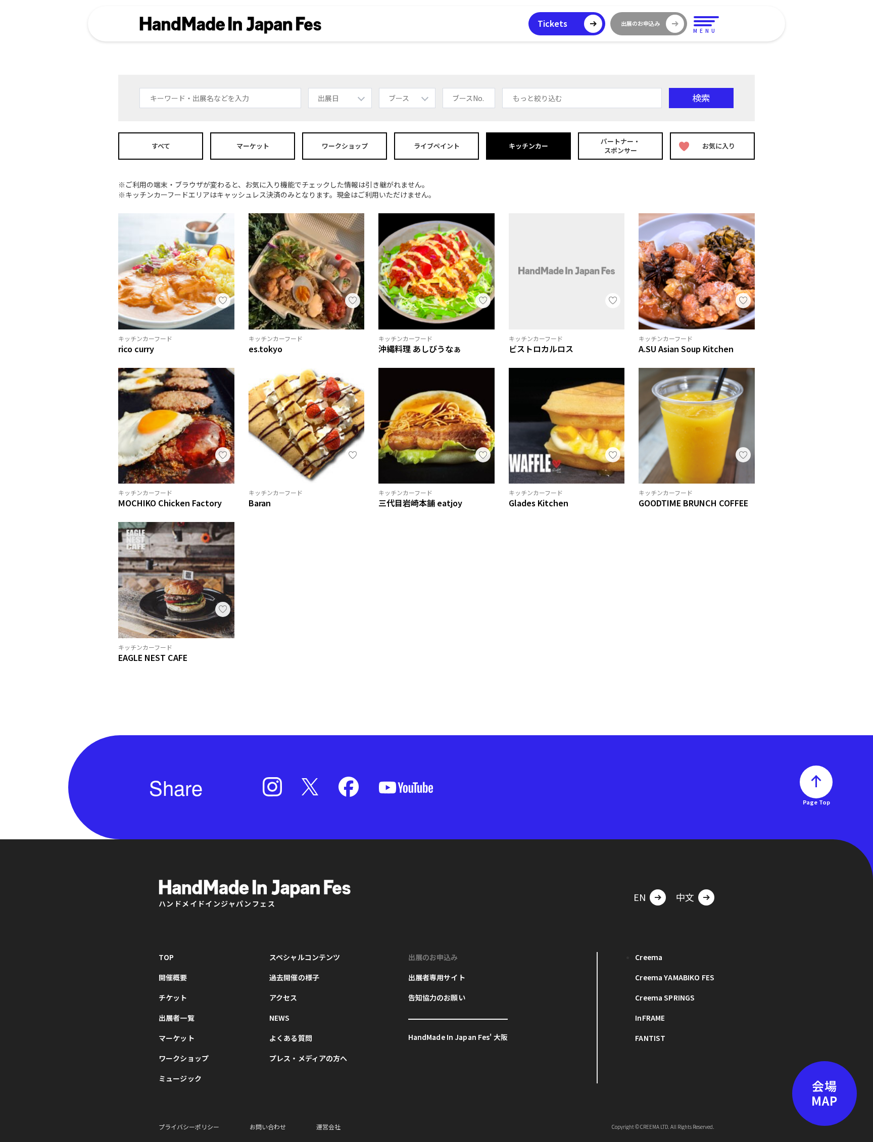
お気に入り (718, 146)
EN (640, 896)
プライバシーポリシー (189, 1126)
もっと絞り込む (537, 98)
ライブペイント (437, 146)
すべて (161, 146)
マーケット (252, 146)
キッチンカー (528, 146)
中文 (685, 896)
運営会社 (328, 1126)
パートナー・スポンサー (620, 145)
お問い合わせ (268, 1126)
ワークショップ (345, 146)
